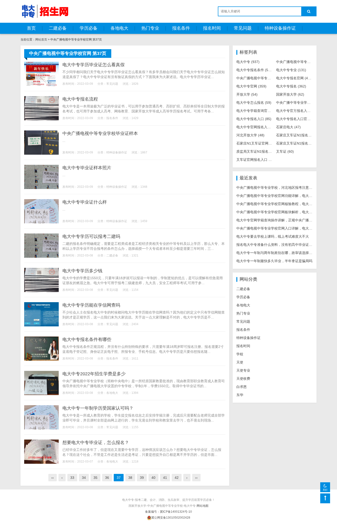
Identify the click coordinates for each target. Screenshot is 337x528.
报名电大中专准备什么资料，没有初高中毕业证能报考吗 (279, 245)
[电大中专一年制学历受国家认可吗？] (41, 417)
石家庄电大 (288, 127)
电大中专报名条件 (254, 70)
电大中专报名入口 (253, 119)
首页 (31, 28)
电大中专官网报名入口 (257, 127)
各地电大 (119, 28)
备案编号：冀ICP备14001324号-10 (168, 511)
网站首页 (41, 39)
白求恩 (241, 387)
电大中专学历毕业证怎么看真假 (93, 64)
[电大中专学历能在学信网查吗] (41, 314)
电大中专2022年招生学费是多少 (94, 373)
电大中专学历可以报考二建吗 (91, 236)
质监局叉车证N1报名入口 (259, 151)
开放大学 (247, 94)
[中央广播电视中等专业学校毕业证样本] (41, 142)
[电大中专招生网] (45, 11)
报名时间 (212, 28)
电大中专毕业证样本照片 (86, 167)
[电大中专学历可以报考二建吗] (41, 245)
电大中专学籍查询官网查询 (260, 111)
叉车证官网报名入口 (255, 160)
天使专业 (243, 370)
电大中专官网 (251, 86)
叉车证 (285, 151)
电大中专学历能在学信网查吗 (91, 305)
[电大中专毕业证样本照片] (41, 177)
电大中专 (248, 62)
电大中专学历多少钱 (82, 270)
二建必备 (58, 28)
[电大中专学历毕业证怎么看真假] (41, 74)
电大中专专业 (291, 70)
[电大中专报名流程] (41, 108)
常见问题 (243, 28)
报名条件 (181, 28)
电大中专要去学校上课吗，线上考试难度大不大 (272, 236)
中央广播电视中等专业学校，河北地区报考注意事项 (276, 188)
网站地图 (202, 505)
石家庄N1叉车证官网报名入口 (263, 143)
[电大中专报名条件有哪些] (41, 349)
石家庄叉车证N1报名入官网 (301, 143)
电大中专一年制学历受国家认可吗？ (97, 408)
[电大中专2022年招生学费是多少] (41, 383)
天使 (239, 362)
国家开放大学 (290, 94)
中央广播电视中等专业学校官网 (265, 78)
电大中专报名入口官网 (297, 119)
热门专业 (150, 28)
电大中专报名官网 (294, 78)
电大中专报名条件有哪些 (86, 339)
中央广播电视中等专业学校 (301, 62)
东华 (239, 395)
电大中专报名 (291, 86)
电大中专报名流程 (80, 99)
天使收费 (243, 378)
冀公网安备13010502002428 (170, 517)
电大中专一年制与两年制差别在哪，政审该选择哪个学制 (279, 253)
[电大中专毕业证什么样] (41, 211)
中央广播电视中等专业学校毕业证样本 (100, 133)
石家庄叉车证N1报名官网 (299, 135)
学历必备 (88, 28)
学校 (239, 354)
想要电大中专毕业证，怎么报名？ (95, 442)
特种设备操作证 (280, 28)
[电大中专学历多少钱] (41, 280)
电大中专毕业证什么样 (84, 202)
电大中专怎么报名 (253, 103)
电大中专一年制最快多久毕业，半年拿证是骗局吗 (274, 261)
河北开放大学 (250, 135)
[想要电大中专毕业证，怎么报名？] (41, 452)
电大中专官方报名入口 (297, 111)
